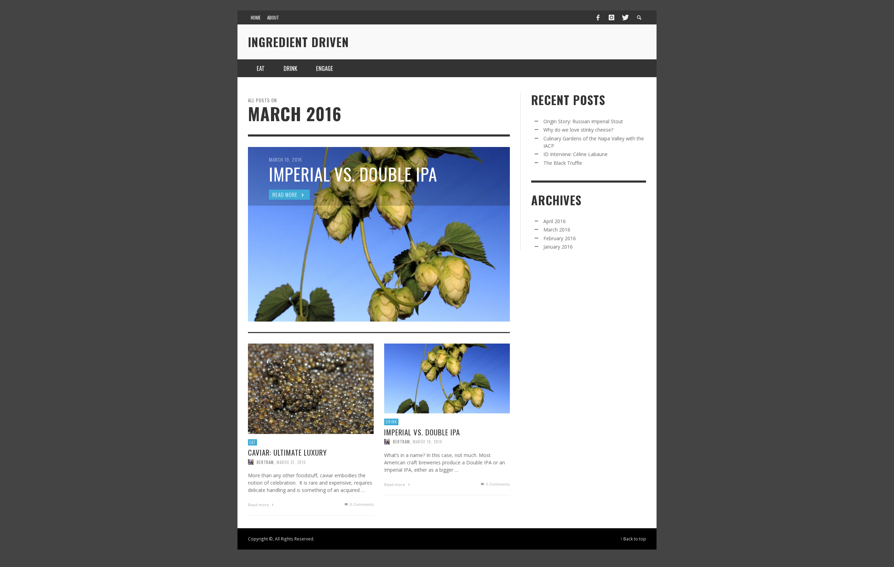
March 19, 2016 (427, 441)
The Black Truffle (562, 163)
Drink (391, 422)
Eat (252, 442)
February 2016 (559, 238)
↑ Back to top (633, 539)
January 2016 (558, 246)
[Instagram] (611, 17)
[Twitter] (624, 17)
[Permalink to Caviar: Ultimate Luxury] (311, 388)
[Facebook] (598, 17)
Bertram (265, 462)
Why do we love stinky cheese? (578, 129)
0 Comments (361, 504)
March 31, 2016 (291, 462)
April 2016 (554, 221)
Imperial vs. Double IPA (422, 432)
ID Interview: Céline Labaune (575, 154)
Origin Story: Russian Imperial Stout (583, 121)
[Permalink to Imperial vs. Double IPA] (447, 378)
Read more (259, 505)
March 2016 (556, 229)
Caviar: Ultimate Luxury (287, 452)
